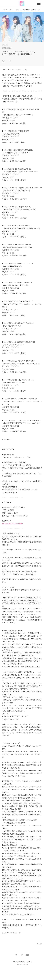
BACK (39, 944)
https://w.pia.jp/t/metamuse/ (12, 523)
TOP (3, 9)
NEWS (10, 9)
